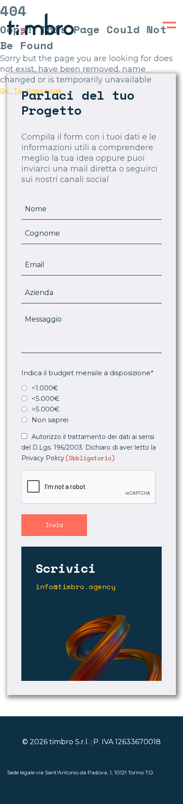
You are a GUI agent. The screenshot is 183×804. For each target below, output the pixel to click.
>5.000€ (46, 409)
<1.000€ (45, 388)
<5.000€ (46, 398)
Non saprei (50, 420)
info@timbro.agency (75, 587)
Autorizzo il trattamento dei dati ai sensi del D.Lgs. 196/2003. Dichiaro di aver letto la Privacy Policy (88, 447)
